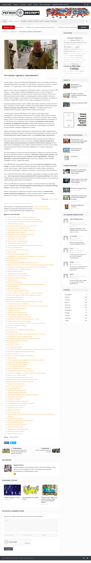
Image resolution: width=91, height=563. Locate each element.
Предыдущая (17, 448)
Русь (80, 64)
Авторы (36, 4)
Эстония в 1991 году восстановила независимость (28, 27)
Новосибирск (77, 73)
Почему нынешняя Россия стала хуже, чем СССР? (22, 226)
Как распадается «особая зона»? (31, 498)
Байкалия (67, 40)
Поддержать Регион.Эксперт (60, 4)
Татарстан (68, 42)
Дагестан (67, 69)
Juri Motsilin (73, 236)
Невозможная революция (14, 297)
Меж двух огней (12, 327)
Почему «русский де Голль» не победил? (19, 368)
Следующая (45, 448)
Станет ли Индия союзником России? (18, 291)
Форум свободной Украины (15, 271)
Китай (73, 47)
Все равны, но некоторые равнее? (17, 258)
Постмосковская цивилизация (76, 149)
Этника (41, 21)
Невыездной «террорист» (14, 299)
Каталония (79, 51)
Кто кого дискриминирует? (15, 247)
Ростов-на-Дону (14, 437)
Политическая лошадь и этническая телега (20, 336)
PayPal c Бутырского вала (14, 282)
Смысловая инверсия (13, 288)
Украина (78, 38)
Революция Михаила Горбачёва (16, 390)
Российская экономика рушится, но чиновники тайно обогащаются (26, 267)
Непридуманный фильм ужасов (16, 308)
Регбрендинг (53, 21)
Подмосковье (68, 73)
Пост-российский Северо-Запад (16, 366)
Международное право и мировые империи (20, 381)
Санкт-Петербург (76, 55)
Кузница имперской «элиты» (15, 422)
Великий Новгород (70, 62)
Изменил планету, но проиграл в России (19, 269)
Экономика (24, 21)
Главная (16, 4)
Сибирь (74, 68)
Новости (5, 21)
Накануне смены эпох (13, 412)
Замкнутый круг (11, 252)
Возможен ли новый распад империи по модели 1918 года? (24, 301)
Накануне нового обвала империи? (17, 241)
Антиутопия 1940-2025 (14, 399)
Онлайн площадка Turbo (78, 188)
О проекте (23, 4)
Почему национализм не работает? (17, 364)
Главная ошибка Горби (14, 388)
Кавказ (83, 66)
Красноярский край (70, 58)
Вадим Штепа (7, 78)
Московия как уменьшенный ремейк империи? (21, 351)
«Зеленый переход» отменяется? (17, 392)
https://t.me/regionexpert (42, 206)
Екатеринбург (68, 71)
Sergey (72, 262)
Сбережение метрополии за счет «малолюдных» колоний (79, 197)
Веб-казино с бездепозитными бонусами (76, 86)
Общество (17, 21)
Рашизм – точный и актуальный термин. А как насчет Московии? (26, 323)
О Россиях (74, 156)
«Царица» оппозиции (13, 310)
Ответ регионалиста (13, 260)
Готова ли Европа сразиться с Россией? (19, 317)
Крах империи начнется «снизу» (43, 451)
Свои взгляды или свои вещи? (16, 239)
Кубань (73, 60)
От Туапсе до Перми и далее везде (17, 250)
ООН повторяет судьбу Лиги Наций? (18, 314)
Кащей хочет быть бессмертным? (17, 236)
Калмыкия (67, 60)
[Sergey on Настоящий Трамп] (66, 264)
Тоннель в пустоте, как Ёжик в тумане (18, 228)
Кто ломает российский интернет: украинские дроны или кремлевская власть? (30, 349)
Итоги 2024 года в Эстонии (15, 427)
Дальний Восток (79, 42)
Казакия (66, 56)
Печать (50, 78)
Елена (71, 274)
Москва (76, 66)
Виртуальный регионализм (15, 418)
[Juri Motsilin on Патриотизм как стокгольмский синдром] (66, 238)
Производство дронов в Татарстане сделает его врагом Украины (19, 451)
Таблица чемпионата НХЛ (79, 103)
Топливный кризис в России (15, 224)
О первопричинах (12, 332)
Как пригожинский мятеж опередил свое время (21, 230)
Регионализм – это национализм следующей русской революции (79, 140)
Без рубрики (68, 294)
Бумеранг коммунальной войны (16, 278)
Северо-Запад (73, 53)
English (30, 4)
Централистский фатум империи (17, 325)
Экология (30, 21)
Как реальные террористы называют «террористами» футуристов (26, 373)
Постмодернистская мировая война (17, 254)
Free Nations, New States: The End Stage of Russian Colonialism (26, 334)
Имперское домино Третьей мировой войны (20, 420)
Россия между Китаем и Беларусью (17, 340)
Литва (75, 45)
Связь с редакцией (45, 4)
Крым (82, 71)
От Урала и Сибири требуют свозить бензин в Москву (60, 27)
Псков (85, 51)
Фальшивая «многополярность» (16, 405)
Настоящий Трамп (76, 264)
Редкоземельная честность (15, 407)
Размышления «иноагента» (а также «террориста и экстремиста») (26, 256)
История (36, 21)
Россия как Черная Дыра (14, 347)
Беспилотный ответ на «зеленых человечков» (20, 234)
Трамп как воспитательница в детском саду (20, 377)
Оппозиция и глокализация (15, 397)
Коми (66, 53)
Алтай (83, 60)
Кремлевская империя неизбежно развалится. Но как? (23, 319)
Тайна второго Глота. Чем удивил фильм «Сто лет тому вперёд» (79, 180)
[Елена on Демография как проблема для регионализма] (66, 276)
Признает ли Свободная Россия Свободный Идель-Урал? (78, 171)
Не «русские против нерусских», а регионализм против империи (26, 284)
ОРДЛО (80, 49)
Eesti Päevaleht (53, 199)
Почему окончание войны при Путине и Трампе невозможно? (25, 293)
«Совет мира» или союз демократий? (18, 275)
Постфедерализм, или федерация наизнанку (20, 403)
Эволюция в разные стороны (15, 431)
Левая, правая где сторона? (15, 386)
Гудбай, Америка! (12, 280)
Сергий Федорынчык (76, 219)
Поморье (75, 64)
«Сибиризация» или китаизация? (16, 273)
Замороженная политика (14, 433)
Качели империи (12, 286)
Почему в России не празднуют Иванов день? (20, 355)
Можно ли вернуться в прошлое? (17, 425)
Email (56, 78)
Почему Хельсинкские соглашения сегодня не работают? (24, 338)
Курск (79, 45)
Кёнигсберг (75, 40)
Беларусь (76, 71)
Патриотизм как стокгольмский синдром (19, 321)
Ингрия (70, 38)
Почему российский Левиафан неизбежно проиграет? (23, 262)
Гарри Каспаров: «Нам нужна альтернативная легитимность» (25, 245)
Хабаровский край (71, 49)
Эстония (67, 47)
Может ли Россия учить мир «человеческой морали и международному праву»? (30, 265)
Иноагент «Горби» (12, 353)
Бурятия (79, 58)
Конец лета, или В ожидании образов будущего (21, 330)
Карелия (68, 66)
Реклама (67, 313)
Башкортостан (69, 51)
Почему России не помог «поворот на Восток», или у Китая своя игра (27, 306)
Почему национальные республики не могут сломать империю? (26, 360)
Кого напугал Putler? (13, 345)
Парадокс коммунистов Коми (15, 384)
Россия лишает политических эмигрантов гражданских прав (24, 221)
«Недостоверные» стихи (11, 497)
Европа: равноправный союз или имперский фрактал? (23, 394)
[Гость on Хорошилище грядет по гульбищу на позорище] (66, 250)
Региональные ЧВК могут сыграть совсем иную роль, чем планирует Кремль (49, 500)
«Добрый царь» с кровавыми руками (18, 429)
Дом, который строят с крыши (16, 232)
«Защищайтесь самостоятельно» (17, 243)
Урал (77, 47)
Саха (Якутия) (68, 45)
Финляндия (81, 53)
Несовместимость (12, 343)
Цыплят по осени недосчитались (17, 312)
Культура (47, 21)
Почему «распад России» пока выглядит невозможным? (23, 219)
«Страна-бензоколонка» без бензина (18, 304)
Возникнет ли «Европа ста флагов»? (17, 401)
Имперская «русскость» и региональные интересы (22, 379)
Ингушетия (67, 64)
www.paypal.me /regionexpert (42, 208)
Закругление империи (13, 410)
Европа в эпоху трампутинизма (16, 375)
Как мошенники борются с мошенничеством (20, 371)
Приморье (79, 62)
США (65, 38)
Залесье (78, 60)
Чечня (83, 40)
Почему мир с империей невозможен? (18, 362)
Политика (10, 21)
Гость (71, 248)
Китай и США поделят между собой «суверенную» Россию (24, 295)
